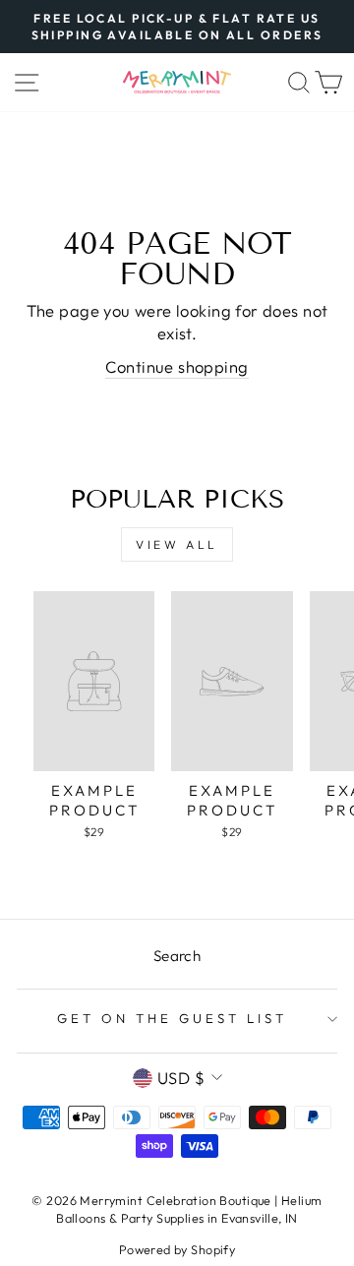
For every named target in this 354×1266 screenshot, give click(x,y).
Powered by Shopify (177, 1249)
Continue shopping (176, 366)
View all (177, 544)
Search (177, 955)
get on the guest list (171, 1018)
